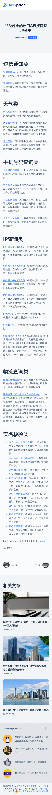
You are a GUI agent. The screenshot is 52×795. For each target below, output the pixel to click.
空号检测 (7, 184)
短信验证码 (9, 72)
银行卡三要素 (16, 514)
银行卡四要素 (16, 526)
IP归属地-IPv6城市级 (14, 295)
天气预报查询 (10, 111)
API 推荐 (32, 38)
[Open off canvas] (47, 5)
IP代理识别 (8, 313)
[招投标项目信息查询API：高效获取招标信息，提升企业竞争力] (26, 648)
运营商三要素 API (18, 478)
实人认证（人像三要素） (21, 442)
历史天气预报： (11, 122)
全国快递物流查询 (12, 379)
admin (43, 541)
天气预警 (7, 141)
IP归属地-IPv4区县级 (14, 247)
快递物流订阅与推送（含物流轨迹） (21, 394)
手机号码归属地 (11, 170)
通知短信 (7, 82)
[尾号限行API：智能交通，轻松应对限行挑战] (26, 692)
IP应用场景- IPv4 (12, 335)
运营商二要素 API (18, 469)
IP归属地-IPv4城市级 (14, 265)
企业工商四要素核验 (19, 493)
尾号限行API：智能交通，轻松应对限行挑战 (26, 710)
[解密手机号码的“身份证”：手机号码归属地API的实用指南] (26, 604)
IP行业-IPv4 (9, 324)
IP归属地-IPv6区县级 (14, 280)
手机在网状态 (10, 199)
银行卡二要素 (16, 505)
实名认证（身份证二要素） (23, 457)
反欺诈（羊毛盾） (12, 218)
